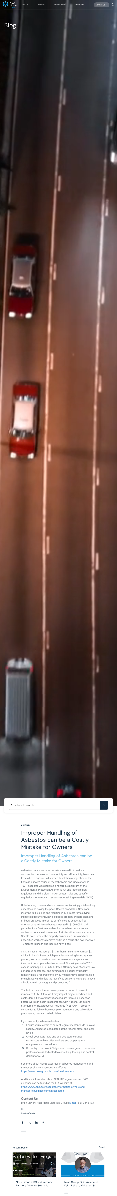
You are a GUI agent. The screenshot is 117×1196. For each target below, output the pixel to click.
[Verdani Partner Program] (34, 1129)
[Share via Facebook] (16, 1091)
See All (99, 1112)
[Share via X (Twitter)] (23, 1091)
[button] (27, 4)
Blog (17, 1078)
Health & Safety (22, 1082)
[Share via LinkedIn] (30, 1091)
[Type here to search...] (104, 805)
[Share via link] (37, 1091)
